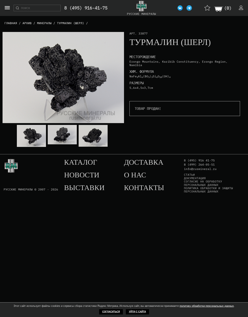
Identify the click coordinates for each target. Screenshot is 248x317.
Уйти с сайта (137, 311)
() (228, 8)
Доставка (143, 162)
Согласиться (111, 311)
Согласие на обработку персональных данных (203, 183)
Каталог (80, 162)
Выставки (84, 188)
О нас (135, 175)
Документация (195, 178)
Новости (81, 175)
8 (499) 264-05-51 (199, 164)
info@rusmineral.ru (200, 169)
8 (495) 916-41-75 (85, 8)
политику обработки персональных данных (207, 305)
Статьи (189, 174)
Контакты (144, 188)
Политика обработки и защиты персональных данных (208, 189)
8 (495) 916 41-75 (199, 160)
